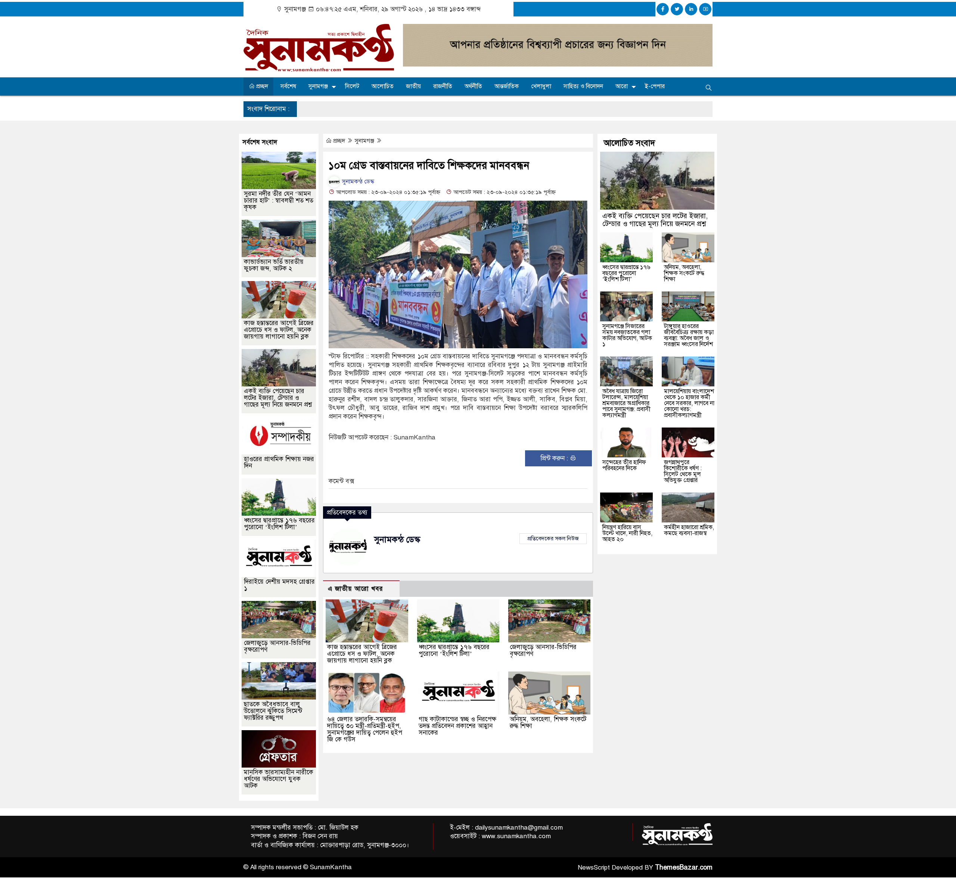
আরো (621, 86)
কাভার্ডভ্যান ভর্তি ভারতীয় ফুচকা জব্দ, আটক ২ (274, 265)
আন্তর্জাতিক (506, 86)
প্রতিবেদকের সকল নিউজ (553, 538)
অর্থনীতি (473, 86)
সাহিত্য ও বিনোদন (583, 86)
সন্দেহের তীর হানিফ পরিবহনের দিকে (624, 465)
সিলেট (352, 86)
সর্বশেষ (288, 86)
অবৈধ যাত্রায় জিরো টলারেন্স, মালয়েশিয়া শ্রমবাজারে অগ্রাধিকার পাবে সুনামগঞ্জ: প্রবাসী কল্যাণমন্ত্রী (626, 403)
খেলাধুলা (541, 86)
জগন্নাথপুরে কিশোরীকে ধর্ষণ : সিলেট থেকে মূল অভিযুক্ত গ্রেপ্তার (683, 471)
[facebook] (663, 9)
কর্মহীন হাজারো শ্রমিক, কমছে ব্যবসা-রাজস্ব (689, 530)
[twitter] (677, 9)
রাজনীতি (442, 86)
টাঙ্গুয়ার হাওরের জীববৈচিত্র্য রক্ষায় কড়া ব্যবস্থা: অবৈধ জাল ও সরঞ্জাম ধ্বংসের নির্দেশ (689, 335)
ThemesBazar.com (684, 867)
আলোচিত (383, 86)
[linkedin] (691, 9)
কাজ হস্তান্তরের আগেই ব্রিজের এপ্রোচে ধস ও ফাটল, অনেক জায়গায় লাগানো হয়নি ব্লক (362, 653)
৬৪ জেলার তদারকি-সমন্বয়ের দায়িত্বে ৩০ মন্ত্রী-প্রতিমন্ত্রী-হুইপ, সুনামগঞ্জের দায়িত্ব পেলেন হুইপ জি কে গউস (364, 729)
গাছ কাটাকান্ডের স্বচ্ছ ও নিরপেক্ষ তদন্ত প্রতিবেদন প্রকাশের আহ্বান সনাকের (457, 726)
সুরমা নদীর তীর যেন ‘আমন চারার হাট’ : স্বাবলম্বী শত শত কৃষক (278, 200)
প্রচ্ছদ (261, 86)
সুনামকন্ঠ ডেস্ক (357, 181)
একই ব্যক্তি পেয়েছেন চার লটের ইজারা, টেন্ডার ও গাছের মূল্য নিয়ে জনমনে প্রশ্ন (278, 397)
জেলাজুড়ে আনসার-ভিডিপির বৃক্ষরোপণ (543, 650)
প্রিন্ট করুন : (555, 458)
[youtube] (705, 9)
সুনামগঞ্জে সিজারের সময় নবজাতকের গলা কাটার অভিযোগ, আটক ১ (627, 335)
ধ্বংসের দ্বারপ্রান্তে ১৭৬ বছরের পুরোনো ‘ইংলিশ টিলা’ (454, 650)
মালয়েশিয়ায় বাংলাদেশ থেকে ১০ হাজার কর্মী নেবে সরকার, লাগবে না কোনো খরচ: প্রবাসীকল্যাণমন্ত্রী (689, 403)
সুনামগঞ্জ (318, 86)
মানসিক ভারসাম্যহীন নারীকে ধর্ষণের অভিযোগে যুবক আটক (278, 779)
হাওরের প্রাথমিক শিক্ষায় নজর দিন (279, 462)
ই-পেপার (655, 86)
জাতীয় (413, 86)
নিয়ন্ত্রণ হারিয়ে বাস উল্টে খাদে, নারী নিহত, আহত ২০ (627, 533)
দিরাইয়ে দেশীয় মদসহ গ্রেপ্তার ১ (279, 585)
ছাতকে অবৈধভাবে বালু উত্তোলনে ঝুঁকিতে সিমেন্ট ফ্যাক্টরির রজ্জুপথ (273, 711)
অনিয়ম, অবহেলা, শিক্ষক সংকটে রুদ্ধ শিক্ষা (548, 722)
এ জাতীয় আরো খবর (355, 589)
